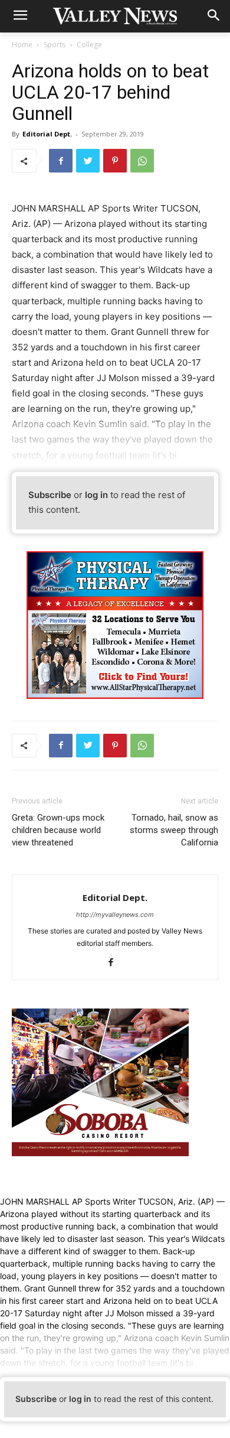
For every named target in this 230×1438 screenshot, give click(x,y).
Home (22, 45)
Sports (54, 45)
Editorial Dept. (47, 133)
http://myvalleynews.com (115, 914)
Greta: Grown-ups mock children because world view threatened (58, 830)
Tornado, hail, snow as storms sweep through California (174, 830)
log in (96, 494)
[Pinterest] (115, 161)
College (89, 45)
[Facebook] (61, 161)
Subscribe (49, 494)
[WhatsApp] (142, 161)
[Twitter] (88, 161)
